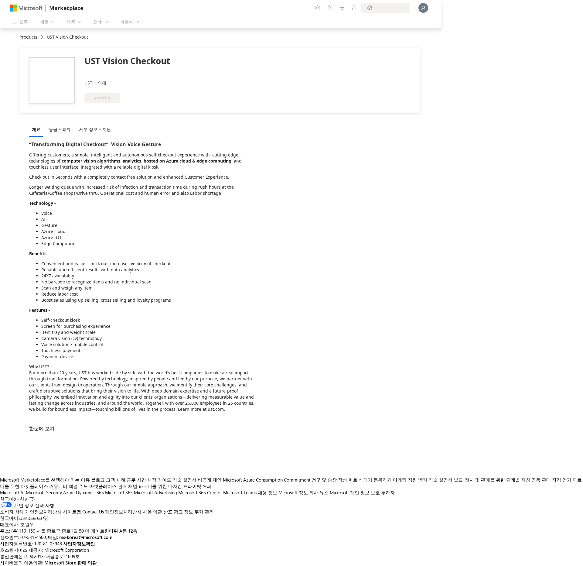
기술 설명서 (184, 480)
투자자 (388, 492)
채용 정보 (267, 492)
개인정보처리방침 (123, 512)
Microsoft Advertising (155, 492)
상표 (167, 512)
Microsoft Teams (240, 492)
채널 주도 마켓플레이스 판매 (98, 486)
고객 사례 (115, 480)
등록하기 (382, 480)
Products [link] (28, 37)
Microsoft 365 (119, 492)
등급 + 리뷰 (60, 129)
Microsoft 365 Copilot (200, 492)
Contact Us (93, 512)
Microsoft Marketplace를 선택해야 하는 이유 (45, 480)
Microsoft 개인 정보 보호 (355, 492)
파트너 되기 (360, 480)
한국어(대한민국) (17, 499)
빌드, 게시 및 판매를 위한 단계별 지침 (492, 480)
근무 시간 (136, 480)
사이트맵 (72, 512)
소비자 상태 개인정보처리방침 (31, 512)
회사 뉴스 (319, 492)
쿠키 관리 (204, 512)
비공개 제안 (210, 480)
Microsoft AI (12, 492)
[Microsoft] (26, 8)
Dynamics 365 (90, 492)
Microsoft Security (44, 492)
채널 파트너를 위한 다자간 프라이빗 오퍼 (170, 486)
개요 (36, 129)
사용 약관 (152, 512)
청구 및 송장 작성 (329, 480)
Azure (69, 492)
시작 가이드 (159, 480)
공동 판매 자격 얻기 (551, 480)
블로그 (98, 480)
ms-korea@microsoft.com (85, 537)
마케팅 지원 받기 (410, 480)
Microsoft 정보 (293, 492)
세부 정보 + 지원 (95, 129)
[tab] (37, 129)
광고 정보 (183, 512)
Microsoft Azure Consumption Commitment (267, 480)
